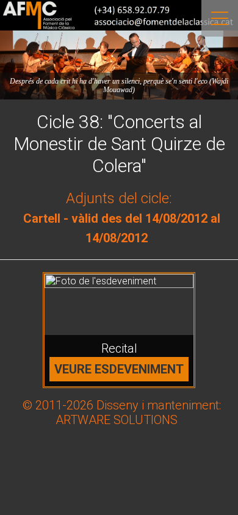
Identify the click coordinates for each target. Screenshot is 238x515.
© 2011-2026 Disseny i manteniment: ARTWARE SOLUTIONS (122, 412)
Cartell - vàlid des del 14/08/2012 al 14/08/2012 (121, 228)
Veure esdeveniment (119, 369)
